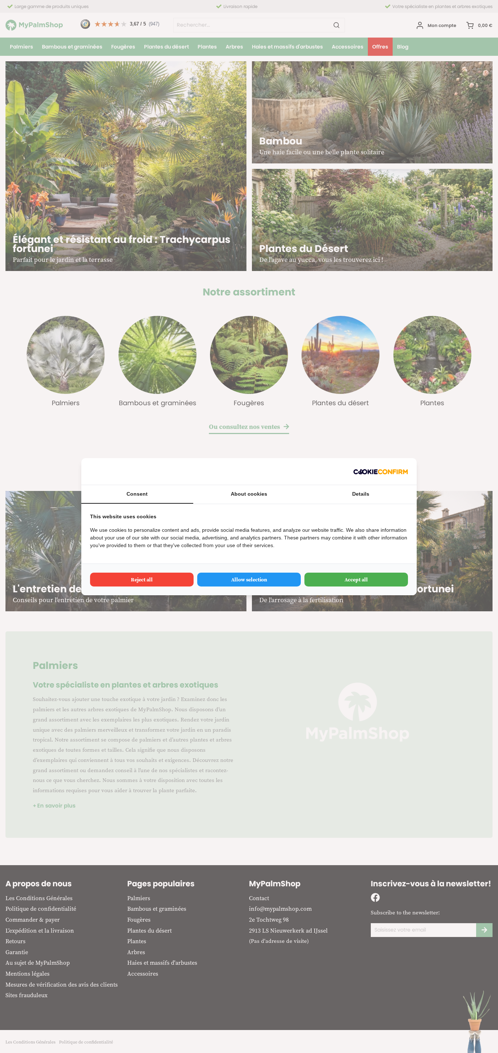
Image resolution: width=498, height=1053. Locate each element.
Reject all (142, 579)
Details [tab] (360, 494)
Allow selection (249, 579)
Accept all (356, 579)
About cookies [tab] (249, 494)
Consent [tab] (137, 494)
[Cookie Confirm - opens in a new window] (380, 471)
